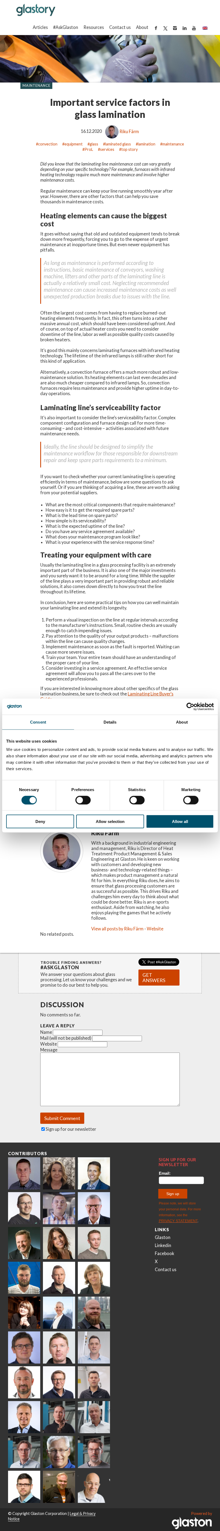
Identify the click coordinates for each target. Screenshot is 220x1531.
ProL (89, 149)
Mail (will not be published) (65, 1037)
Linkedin (163, 1245)
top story (129, 149)
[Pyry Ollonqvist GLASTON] (24, 1487)
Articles (40, 27)
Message (48, 1049)
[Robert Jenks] (59, 1313)
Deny (40, 821)
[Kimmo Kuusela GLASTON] (24, 1278)
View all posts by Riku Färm (117, 928)
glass (94, 144)
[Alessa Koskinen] (59, 1417)
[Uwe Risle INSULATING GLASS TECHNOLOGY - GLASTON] (94, 1208)
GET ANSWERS (153, 977)
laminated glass (118, 144)
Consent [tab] (38, 722)
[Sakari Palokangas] (94, 1452)
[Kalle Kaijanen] (94, 1243)
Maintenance (36, 85)
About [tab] (182, 722)
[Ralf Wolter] (94, 1417)
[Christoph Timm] (94, 1487)
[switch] (83, 800)
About (142, 27)
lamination (146, 144)
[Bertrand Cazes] (24, 1382)
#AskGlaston (65, 27)
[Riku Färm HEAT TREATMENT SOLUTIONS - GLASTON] (24, 1173)
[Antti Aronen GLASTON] (24, 1208)
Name (46, 1032)
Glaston (162, 1237)
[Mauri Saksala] (24, 1243)
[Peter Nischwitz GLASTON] (24, 1417)
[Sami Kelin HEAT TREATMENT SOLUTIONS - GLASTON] (59, 1487)
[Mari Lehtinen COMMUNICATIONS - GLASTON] (59, 1173)
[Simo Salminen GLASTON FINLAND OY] (59, 1382)
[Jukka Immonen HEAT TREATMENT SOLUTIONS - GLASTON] (59, 1278)
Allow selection (110, 821)
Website (155, 928)
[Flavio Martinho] (94, 1382)
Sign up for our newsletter (71, 1129)
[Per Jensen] (59, 1452)
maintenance (173, 144)
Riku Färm (129, 131)
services (107, 149)
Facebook (164, 1253)
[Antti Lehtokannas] (24, 1452)
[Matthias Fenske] (94, 1347)
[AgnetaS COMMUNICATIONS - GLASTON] (94, 1278)
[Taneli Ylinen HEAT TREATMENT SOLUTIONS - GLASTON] (59, 1208)
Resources (93, 27)
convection (47, 144)
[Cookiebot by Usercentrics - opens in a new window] (190, 706)
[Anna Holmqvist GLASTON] (24, 1313)
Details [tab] (110, 722)
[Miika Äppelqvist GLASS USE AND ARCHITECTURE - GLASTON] (94, 1173)
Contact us (120, 27)
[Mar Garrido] (59, 1243)
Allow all (180, 821)
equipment (73, 144)
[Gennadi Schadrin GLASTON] (24, 1347)
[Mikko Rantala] (59, 1347)
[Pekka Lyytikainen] (94, 1313)
